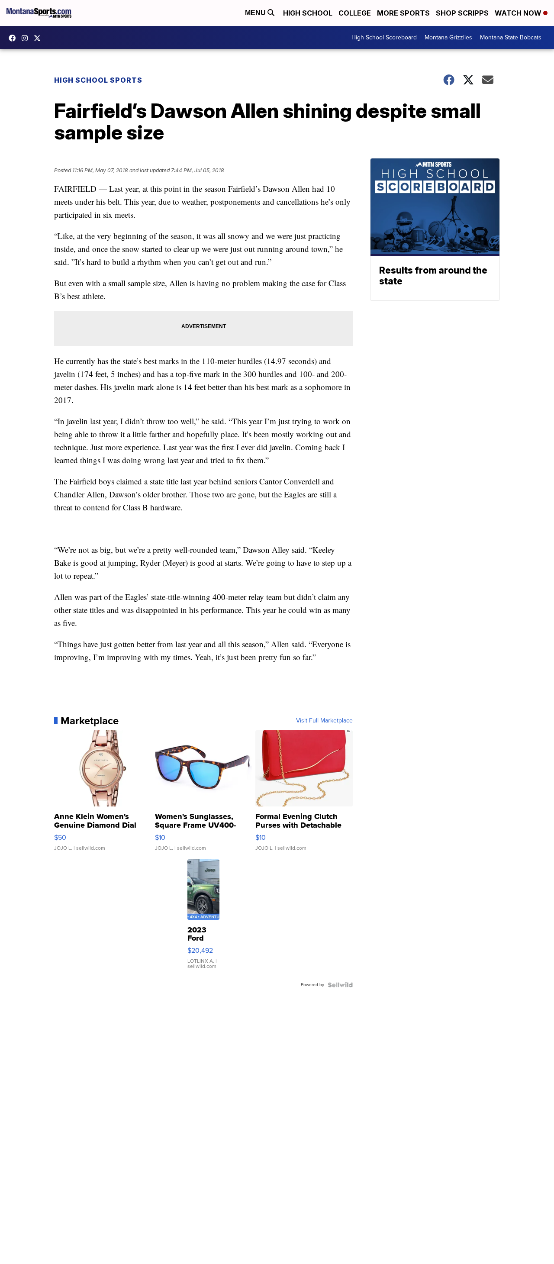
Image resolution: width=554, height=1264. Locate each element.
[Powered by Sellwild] (340, 985)
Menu (256, 12)
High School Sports (98, 80)
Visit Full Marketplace (324, 721)
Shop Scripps (462, 13)
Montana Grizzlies (448, 37)
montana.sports (27, 38)
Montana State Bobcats (510, 37)
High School (307, 13)
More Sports (403, 13)
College (354, 13)
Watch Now (519, 13)
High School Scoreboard (384, 37)
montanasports (14, 38)
